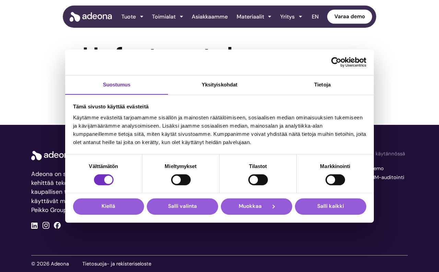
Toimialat (164, 16)
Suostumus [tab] (117, 84)
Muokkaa (250, 206)
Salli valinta (182, 206)
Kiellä (108, 206)
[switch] (181, 179)
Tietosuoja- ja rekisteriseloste (116, 263)
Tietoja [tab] (322, 84)
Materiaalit (250, 16)
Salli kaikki (330, 206)
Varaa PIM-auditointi (380, 177)
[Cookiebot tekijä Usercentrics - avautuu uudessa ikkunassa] (336, 62)
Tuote (128, 16)
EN (315, 16)
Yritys (287, 16)
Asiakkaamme (210, 16)
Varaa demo (349, 16)
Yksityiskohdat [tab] (219, 84)
